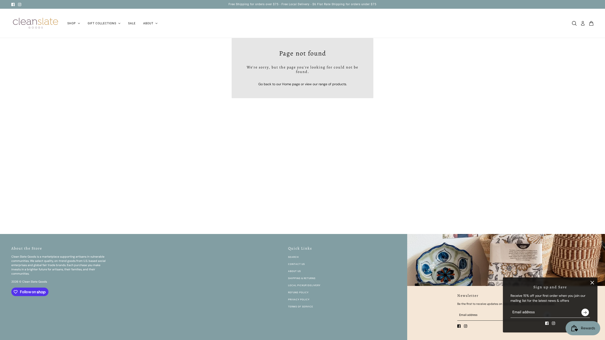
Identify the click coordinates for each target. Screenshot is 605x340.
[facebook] (13, 4)
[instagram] (19, 4)
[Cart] (591, 23)
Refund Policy (298, 292)
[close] (592, 282)
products (339, 84)
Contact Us (296, 264)
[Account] (582, 23)
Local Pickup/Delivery (304, 285)
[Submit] (585, 312)
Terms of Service (300, 306)
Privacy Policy (299, 299)
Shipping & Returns (301, 278)
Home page (291, 84)
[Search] (574, 23)
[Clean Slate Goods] (35, 23)
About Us (294, 271)
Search (293, 257)
